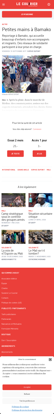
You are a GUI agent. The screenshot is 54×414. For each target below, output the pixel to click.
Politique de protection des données (27, 410)
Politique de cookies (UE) (12, 303)
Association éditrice (9, 279)
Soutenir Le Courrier (10, 293)
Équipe (4, 284)
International (8, 170)
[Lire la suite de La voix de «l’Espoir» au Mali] (13, 237)
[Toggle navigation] (3, 4)
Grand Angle (23, 170)
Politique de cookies (20, 407)
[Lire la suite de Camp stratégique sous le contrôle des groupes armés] (13, 200)
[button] (50, 359)
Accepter (27, 387)
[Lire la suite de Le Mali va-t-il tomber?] (40, 237)
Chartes (5, 288)
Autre (5, 24)
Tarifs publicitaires (9, 314)
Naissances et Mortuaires (12, 324)
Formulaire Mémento (10, 329)
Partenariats (6, 319)
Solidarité (7, 248)
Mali (49, 170)
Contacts (5, 298)
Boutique (6, 335)
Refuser (27, 394)
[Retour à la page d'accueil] (27, 5)
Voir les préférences (27, 401)
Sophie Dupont (38, 170)
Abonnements (7, 352)
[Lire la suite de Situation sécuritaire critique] (40, 200)
